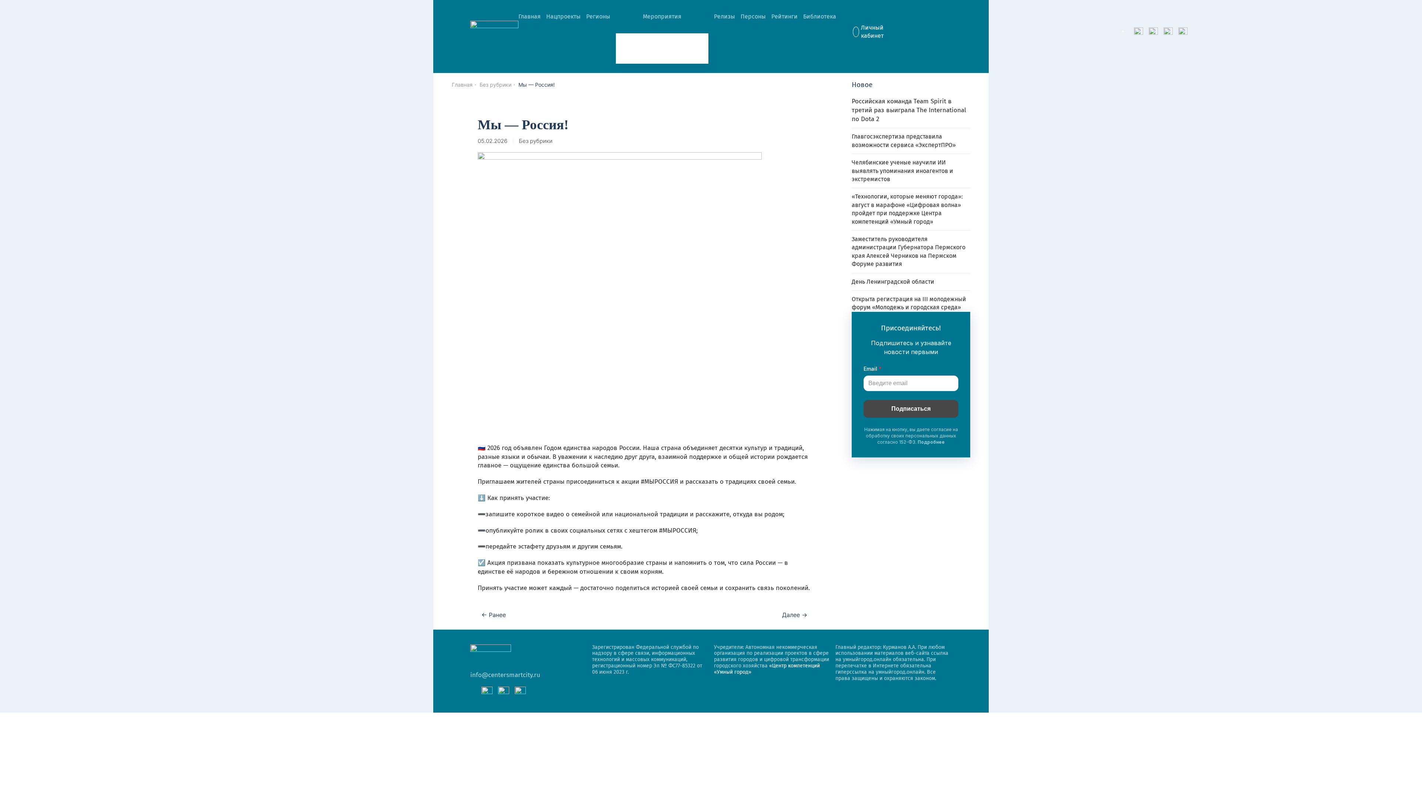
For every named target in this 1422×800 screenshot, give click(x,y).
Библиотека (819, 16)
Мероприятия (662, 16)
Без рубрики (536, 140)
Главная (529, 16)
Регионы (598, 16)
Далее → (794, 615)
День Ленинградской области (893, 281)
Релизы (724, 16)
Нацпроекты (563, 16)
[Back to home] (494, 32)
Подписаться (911, 409)
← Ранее (493, 615)
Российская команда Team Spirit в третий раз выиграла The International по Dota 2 (909, 110)
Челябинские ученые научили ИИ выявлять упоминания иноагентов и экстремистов (902, 171)
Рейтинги (784, 16)
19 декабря (641, 48)
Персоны (753, 16)
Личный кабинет (872, 31)
